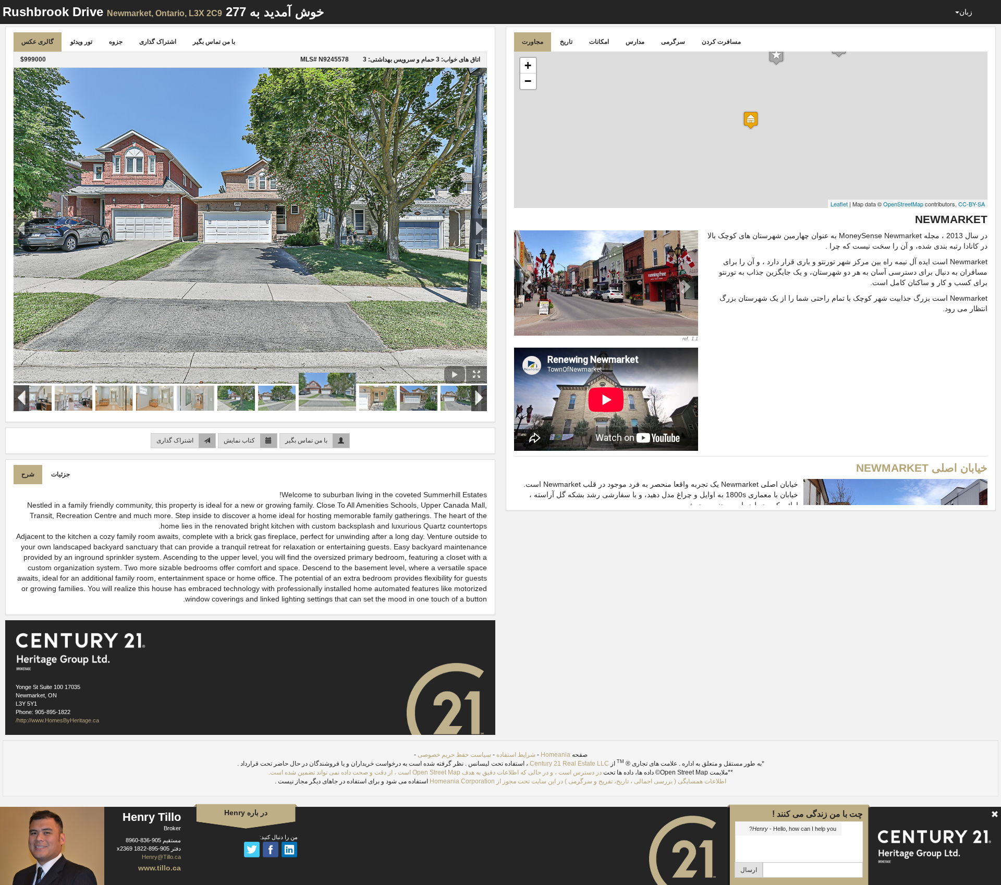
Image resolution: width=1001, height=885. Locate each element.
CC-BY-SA (971, 204)
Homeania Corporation (462, 781)
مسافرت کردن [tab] (721, 41)
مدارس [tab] (635, 41)
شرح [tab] (27, 474)
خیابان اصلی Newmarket (921, 468)
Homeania (555, 754)
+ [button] (527, 65)
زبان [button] (965, 12)
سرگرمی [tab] (673, 41)
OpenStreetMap (903, 204)
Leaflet (839, 204)
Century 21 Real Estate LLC (569, 763)
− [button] (527, 81)
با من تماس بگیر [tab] (214, 41)
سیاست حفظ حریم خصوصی (454, 754)
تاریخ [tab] (566, 41)
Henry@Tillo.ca (161, 857)
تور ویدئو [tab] (81, 41)
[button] (528, 286)
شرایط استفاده (515, 754)
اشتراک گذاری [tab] (157, 41)
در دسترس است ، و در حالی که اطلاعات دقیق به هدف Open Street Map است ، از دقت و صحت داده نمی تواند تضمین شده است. (435, 772)
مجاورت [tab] (532, 41)
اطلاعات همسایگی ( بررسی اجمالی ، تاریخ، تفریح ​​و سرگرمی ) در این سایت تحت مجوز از (610, 781)
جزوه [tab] (116, 41)
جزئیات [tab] (60, 474)
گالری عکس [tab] (37, 41)
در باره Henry (245, 812)
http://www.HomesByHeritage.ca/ (57, 720)
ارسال (748, 870)
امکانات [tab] (599, 41)
